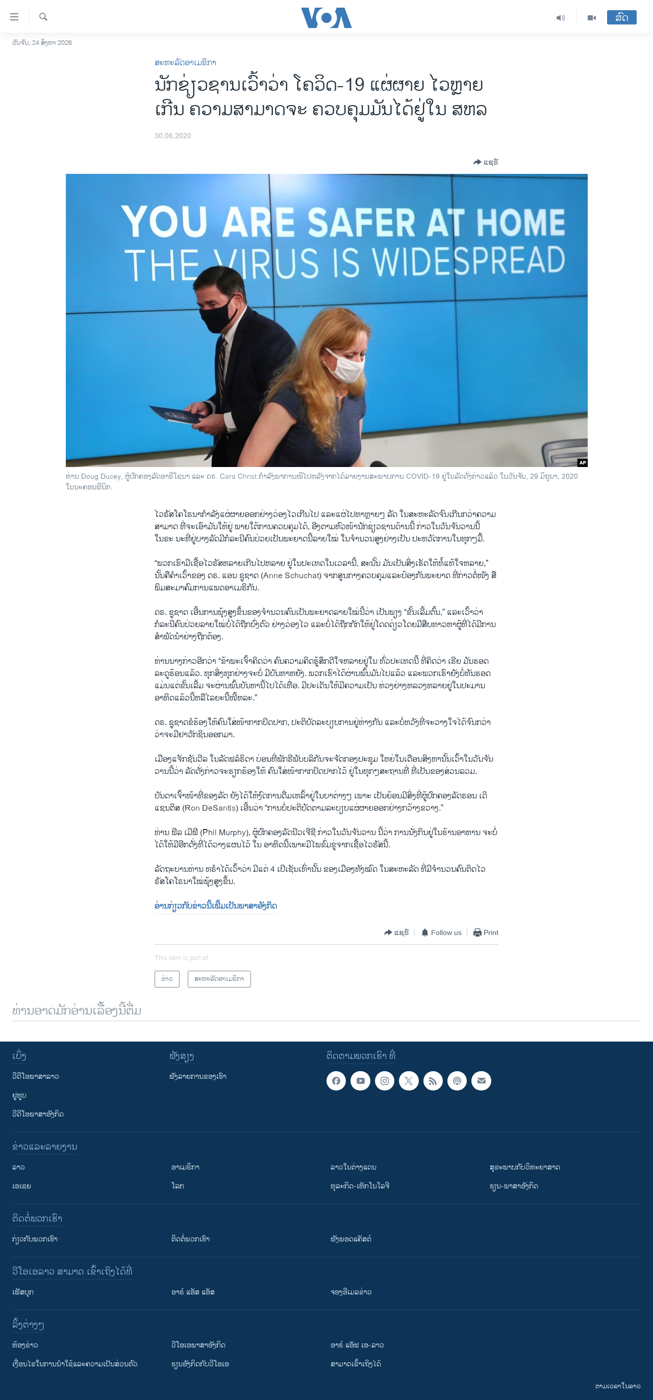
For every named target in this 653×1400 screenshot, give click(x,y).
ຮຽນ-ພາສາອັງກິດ (514, 1186)
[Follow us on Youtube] (360, 1081)
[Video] (591, 17)
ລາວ (18, 1167)
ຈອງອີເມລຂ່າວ (351, 1292)
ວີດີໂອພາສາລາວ (35, 1076)
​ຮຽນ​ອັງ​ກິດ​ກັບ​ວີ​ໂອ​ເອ (200, 1364)
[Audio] (560, 17)
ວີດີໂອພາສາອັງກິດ (38, 1114)
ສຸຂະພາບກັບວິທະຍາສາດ (525, 1167)
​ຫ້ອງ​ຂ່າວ (25, 1345)
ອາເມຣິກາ (185, 1167)
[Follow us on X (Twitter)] (408, 1081)
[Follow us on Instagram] (384, 1081)
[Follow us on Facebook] (336, 1081)
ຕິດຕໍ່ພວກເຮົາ (190, 1239)
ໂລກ (177, 1186)
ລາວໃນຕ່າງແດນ (353, 1167)
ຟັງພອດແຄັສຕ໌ (351, 1239)
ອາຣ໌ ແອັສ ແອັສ (193, 1292)
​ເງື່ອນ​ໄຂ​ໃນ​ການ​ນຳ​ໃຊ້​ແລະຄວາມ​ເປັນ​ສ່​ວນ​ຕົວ (75, 1364)
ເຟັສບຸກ (23, 1292)
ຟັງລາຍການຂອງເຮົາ (198, 1076)
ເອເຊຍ (21, 1186)
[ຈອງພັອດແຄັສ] (481, 1081)
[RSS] (433, 1081)
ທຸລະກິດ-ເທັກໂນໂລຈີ (360, 1186)
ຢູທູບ (19, 1095)
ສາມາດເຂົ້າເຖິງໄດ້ (356, 1364)
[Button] (485, 162)
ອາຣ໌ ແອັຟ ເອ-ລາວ (357, 1345)
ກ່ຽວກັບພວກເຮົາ (35, 1239)
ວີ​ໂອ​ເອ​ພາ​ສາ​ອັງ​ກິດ (198, 1345)
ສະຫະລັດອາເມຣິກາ (185, 63)
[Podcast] (457, 1081)
